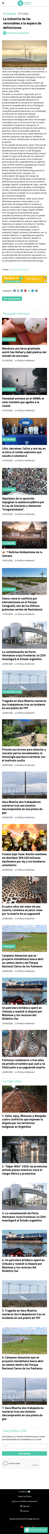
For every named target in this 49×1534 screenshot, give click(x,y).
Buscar (26, 1510)
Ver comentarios (12, 298)
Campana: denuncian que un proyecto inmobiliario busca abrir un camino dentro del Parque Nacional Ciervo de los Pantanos (23, 961)
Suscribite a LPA (15, 1430)
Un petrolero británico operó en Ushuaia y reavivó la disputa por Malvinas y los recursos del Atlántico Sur (22, 1013)
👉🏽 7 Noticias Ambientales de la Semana (22, 554)
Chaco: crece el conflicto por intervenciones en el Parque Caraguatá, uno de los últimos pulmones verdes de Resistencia (22, 603)
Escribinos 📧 (24, 1491)
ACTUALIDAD (9, 13)
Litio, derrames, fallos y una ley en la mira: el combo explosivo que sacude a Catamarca (24, 452)
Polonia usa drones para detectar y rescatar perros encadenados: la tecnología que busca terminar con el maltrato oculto (24, 754)
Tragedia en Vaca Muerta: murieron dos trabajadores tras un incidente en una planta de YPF (24, 704)
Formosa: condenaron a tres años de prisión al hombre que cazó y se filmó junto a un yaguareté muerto (23, 1064)
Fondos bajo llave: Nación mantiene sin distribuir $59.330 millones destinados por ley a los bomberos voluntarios (24, 859)
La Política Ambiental (18, 33)
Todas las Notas (24, 1496)
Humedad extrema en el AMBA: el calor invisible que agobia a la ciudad (23, 402)
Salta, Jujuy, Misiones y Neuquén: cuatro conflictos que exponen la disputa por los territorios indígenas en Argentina (24, 1121)
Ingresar (26, 1506)
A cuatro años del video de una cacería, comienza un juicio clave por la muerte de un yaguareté (22, 910)
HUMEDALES (8, 946)
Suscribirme (25, 1453)
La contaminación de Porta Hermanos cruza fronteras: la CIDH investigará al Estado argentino (24, 655)
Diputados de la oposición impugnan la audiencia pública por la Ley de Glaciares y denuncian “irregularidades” (23, 503)
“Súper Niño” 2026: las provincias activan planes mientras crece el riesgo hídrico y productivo (24, 1170)
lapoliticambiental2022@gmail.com (24, 1518)
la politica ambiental (19, 269)
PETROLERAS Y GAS (12, 691)
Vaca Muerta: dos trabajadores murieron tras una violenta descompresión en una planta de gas (22, 807)
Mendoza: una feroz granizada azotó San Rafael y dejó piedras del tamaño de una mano (24, 352)
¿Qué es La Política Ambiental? (24, 1501)
